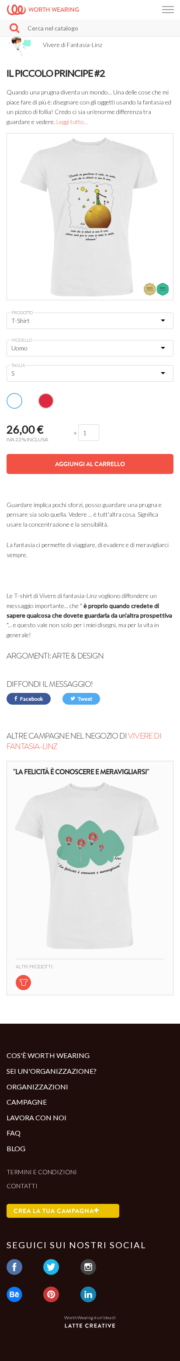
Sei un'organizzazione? (52, 1071)
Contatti (22, 1186)
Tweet (84, 699)
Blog (16, 1148)
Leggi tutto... (72, 121)
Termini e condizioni (42, 1172)
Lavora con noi (36, 1117)
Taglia (18, 365)
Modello (21, 340)
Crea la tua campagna (54, 1210)
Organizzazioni (37, 1086)
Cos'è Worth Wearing (48, 1055)
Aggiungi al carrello (90, 464)
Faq (14, 1133)
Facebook (31, 699)
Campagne (27, 1102)
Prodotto (22, 312)
